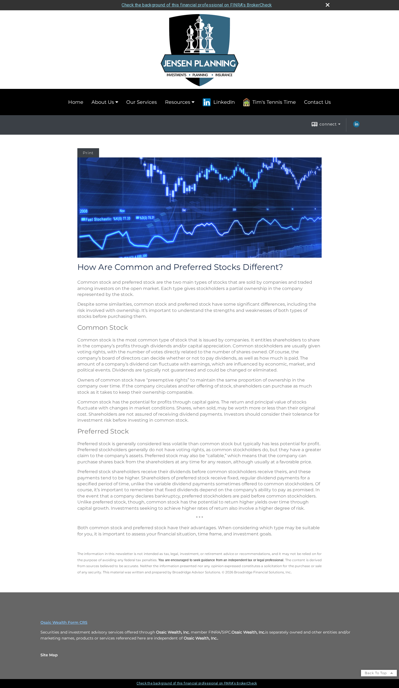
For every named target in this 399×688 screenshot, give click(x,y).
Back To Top (376, 673)
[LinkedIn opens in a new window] (356, 126)
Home (75, 102)
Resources (177, 102)
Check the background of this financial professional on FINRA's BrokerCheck (197, 5)
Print (88, 152)
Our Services (141, 102)
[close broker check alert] (327, 5)
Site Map (49, 655)
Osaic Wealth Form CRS (63, 622)
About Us (102, 102)
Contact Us (317, 102)
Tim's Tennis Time (274, 102)
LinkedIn (224, 102)
